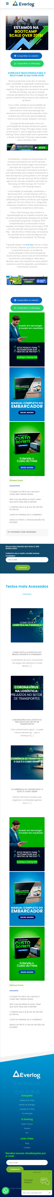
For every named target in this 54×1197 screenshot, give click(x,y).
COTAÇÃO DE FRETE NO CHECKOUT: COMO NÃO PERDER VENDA (24, 492)
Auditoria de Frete (27, 1100)
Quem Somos (27, 1124)
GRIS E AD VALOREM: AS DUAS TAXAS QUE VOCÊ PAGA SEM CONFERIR (25, 500)
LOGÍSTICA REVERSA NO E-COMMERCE (25, 514)
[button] (5, 1190)
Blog (27, 1143)
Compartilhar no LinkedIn (27, 56)
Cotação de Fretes (27, 1109)
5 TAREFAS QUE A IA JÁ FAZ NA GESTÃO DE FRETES (26, 508)
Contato (27, 1147)
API (27, 1133)
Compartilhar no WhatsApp (28, 63)
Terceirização (27, 1113)
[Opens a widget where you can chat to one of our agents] (36, 1182)
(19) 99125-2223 (28, 1083)
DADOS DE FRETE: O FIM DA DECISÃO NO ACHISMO (27, 521)
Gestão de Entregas (27, 1104)
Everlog (29, 244)
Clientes (27, 1128)
